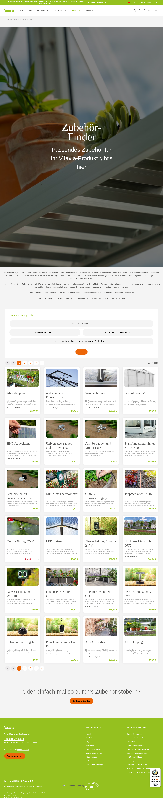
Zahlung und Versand (94, 749)
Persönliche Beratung (94, 738)
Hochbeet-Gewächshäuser (137, 753)
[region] (81, 147)
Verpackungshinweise (94, 753)
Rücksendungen (92, 757)
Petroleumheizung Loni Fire (61, 644)
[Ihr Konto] (139, 10)
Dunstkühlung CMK (20, 541)
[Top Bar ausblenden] (156, 2)
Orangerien (131, 742)
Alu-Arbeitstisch (96, 642)
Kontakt (89, 734)
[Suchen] (134, 10)
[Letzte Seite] (42, 363)
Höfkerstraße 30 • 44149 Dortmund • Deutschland (23, 787)
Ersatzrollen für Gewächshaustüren (19, 496)
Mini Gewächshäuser (134, 757)
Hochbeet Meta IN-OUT (59, 594)
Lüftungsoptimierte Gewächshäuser (140, 772)
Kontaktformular (23, 749)
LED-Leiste (54, 541)
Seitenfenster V (134, 393)
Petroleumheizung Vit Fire (138, 594)
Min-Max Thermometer (61, 494)
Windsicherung (95, 393)
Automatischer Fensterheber (56, 395)
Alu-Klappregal (134, 642)
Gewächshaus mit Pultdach (137, 765)
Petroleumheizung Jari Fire (22, 644)
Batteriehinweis (91, 761)
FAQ (87, 742)
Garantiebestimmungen (95, 765)
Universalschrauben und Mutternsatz (59, 445)
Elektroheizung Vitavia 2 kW (100, 543)
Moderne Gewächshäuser (136, 738)
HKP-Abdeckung (18, 443)
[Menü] (159, 769)
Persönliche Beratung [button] (96, 2)
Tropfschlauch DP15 (138, 494)
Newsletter (90, 745)
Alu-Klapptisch (17, 393)
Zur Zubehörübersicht (81, 701)
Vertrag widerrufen (14, 756)
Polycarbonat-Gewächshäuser (138, 749)
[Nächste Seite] (36, 363)
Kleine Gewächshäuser (135, 745)
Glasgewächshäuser (134, 734)
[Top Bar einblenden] (156, 10)
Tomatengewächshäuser (136, 761)
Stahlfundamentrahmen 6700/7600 (139, 445)
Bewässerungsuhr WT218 (18, 594)
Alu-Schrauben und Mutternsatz (98, 445)
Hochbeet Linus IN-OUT (137, 543)
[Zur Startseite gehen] (9, 10)
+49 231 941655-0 (14, 739)
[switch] (155, 784)
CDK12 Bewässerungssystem (99, 496)
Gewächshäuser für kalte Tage (138, 768)
